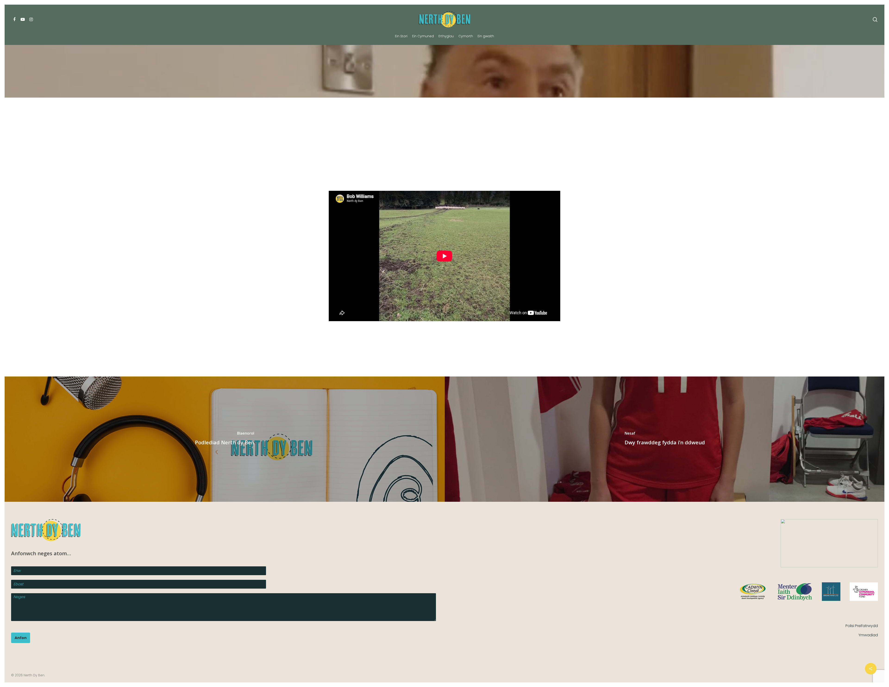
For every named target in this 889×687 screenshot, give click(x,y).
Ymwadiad (868, 635)
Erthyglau (446, 36)
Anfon (21, 637)
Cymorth (465, 36)
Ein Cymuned (423, 36)
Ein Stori (401, 36)
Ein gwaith (486, 36)
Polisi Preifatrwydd (861, 625)
